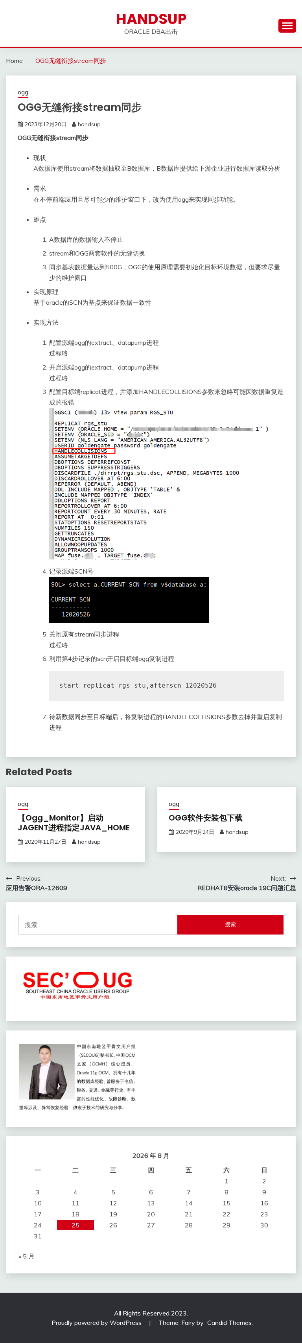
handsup (151, 19)
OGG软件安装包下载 (206, 817)
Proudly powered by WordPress (97, 1322)
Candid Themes (229, 1322)
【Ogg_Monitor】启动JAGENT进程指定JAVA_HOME (74, 822)
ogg (23, 92)
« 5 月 (26, 1256)
